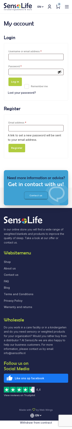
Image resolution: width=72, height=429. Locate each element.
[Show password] (59, 72)
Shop (7, 261)
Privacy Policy (13, 300)
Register (16, 147)
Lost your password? (22, 92)
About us (10, 268)
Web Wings (46, 409)
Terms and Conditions (18, 294)
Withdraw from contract (36, 422)
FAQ (6, 281)
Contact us (36, 195)
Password (20, 66)
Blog (7, 287)
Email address (22, 122)
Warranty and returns (18, 307)
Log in (15, 81)
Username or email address (30, 51)
